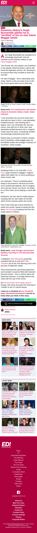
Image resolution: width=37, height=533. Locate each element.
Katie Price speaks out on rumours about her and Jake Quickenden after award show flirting (10, 333)
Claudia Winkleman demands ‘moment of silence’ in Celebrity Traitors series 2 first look (10, 429)
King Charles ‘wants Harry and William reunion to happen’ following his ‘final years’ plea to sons (9, 413)
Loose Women (18, 460)
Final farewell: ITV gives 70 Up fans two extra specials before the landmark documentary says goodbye (9, 395)
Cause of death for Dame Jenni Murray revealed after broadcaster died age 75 (10, 369)
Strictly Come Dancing (18, 467)
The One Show (18, 465)
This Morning (11, 209)
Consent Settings (18, 515)
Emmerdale (19, 476)
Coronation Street (18, 472)
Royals (18, 479)
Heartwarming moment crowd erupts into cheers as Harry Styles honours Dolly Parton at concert (27, 429)
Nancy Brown (10, 42)
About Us (18, 500)
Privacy (18, 517)
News (3, 28)
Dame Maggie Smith (9, 62)
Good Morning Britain (18, 455)
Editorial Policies (18, 505)
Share (7, 46)
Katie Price (18, 483)
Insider (18, 486)
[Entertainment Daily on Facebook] (18, 492)
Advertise (18, 508)
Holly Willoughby (16, 259)
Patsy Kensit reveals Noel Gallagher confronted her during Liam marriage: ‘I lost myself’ (27, 333)
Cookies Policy (18, 512)
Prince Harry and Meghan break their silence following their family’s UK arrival (25, 412)
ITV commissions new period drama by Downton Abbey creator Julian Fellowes (18, 112)
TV (18, 453)
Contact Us (18, 510)
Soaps (18, 469)
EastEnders (18, 474)
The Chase (18, 462)
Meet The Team (18, 503)
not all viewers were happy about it (17, 283)
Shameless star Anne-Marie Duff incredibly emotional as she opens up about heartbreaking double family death (9, 350)
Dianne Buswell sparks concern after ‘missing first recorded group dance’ (26, 394)
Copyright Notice (18, 519)
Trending (18, 481)
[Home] (4, 2)
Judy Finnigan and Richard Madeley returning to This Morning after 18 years (17, 252)
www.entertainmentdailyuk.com (15, 524)
